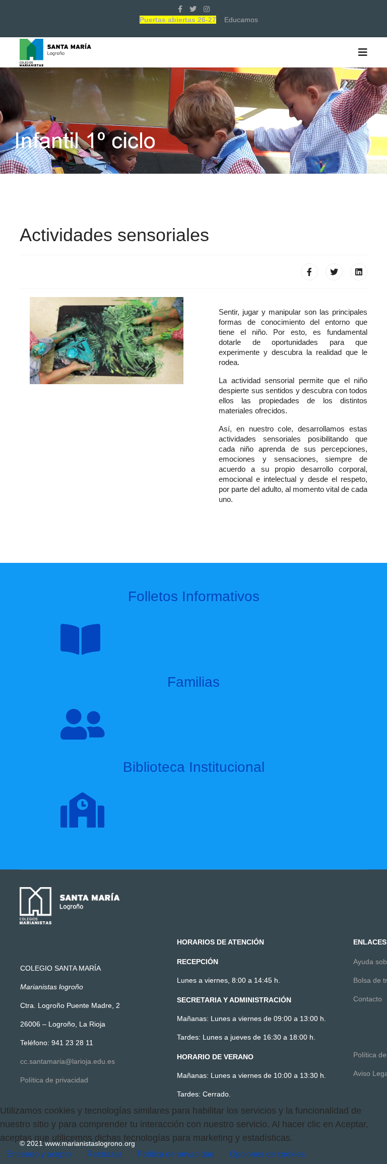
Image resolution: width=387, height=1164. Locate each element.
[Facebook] (309, 271)
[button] (267, 1154)
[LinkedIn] (358, 271)
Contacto (367, 999)
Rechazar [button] (104, 1154)
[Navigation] (362, 52)
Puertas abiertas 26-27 (178, 20)
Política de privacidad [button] (175, 1154)
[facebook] (180, 9)
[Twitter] (334, 271)
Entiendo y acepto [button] (39, 1154)
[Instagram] (207, 9)
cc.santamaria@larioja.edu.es (67, 1061)
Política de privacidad (54, 1080)
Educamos (241, 20)
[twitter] (193, 9)
